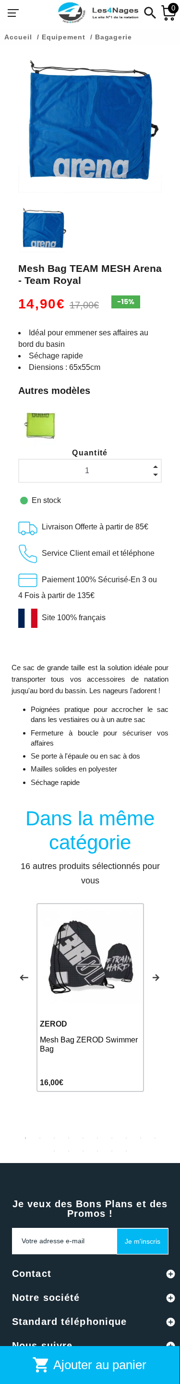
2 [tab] (40, 1138)
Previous (24, 978)
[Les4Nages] (98, 13)
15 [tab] (112, 1151)
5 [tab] (83, 1138)
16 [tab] (126, 1151)
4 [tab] (68, 1138)
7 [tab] (112, 1138)
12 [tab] (68, 1151)
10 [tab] (155, 1138)
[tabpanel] (90, 997)
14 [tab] (97, 1151)
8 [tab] (126, 1138)
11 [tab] (54, 1151)
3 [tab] (54, 1138)
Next (156, 978)
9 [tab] (140, 1138)
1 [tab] (25, 1138)
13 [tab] (83, 1151)
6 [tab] (97, 1138)
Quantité (90, 453)
